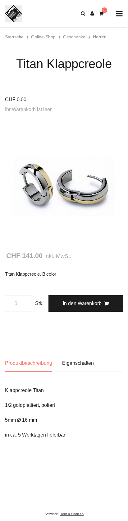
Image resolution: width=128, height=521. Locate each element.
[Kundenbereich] (92, 13)
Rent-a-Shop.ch (72, 514)
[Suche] (83, 13)
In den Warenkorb (82, 303)
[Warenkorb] (101, 13)
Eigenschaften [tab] (78, 363)
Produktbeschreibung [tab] (28, 363)
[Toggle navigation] (119, 13)
